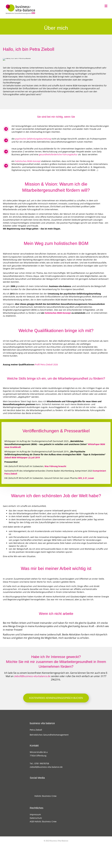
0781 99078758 (41, 763)
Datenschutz (36, 818)
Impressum (35, 814)
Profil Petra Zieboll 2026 (46, 364)
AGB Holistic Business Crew (43, 821)
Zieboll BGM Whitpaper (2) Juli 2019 (22, 457)
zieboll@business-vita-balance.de (32, 676)
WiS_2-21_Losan (86, 478)
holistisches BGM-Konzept (28, 161)
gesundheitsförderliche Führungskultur (58, 154)
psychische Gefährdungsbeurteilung (33, 138)
